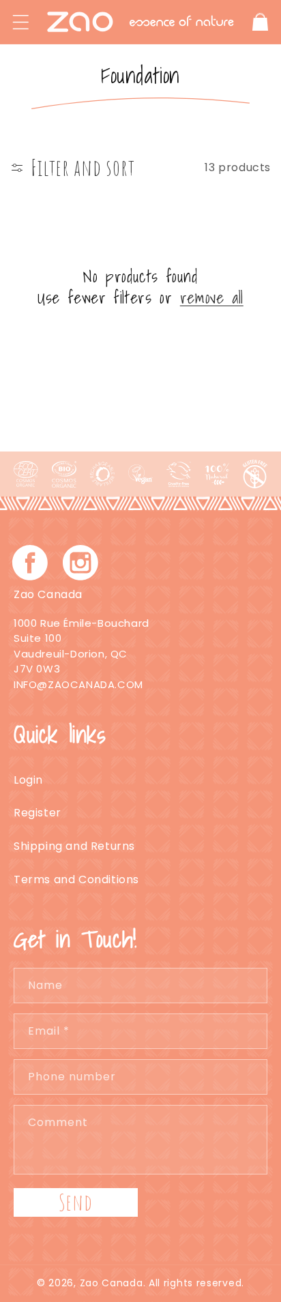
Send (76, 1202)
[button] (20, 22)
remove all (211, 297)
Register (37, 812)
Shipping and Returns (74, 846)
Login (28, 780)
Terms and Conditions (76, 879)
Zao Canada (111, 1283)
